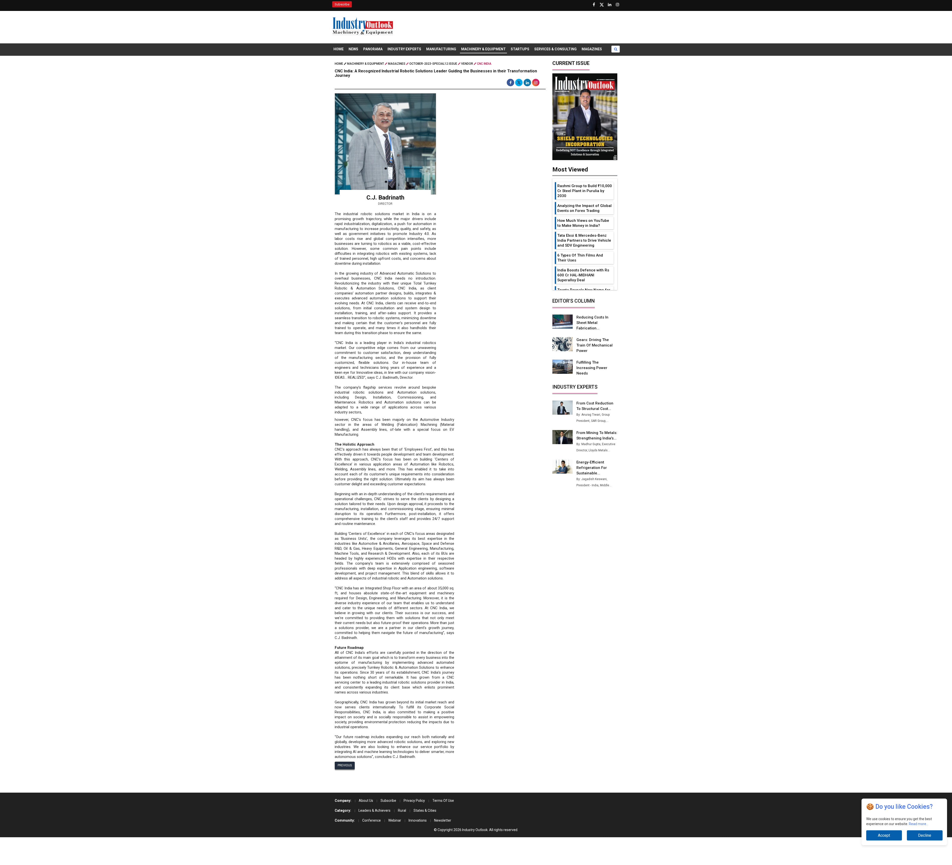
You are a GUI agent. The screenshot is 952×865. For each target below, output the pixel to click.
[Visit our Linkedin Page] (609, 4)
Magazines (592, 49)
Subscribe (342, 4)
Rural (402, 810)
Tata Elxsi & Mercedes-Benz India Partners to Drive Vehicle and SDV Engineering (584, 240)
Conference (371, 820)
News (353, 49)
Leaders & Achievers (374, 810)
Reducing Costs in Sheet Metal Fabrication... (592, 322)
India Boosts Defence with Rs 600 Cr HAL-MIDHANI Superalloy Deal (583, 275)
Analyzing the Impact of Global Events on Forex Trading (584, 208)
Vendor (467, 63)
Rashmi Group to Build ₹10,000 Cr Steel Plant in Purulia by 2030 (584, 191)
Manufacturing (441, 49)
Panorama (373, 49)
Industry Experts (404, 49)
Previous (345, 765)
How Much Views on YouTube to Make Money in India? (583, 223)
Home (338, 49)
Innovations (418, 820)
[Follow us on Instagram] (617, 4)
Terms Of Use (443, 801)
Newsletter (442, 820)
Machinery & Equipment (483, 49)
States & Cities (425, 810)
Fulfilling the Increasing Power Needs (591, 367)
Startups (520, 49)
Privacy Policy (414, 801)
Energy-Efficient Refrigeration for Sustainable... (591, 467)
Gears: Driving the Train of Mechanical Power (594, 345)
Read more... (918, 824)
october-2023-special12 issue (433, 63)
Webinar (394, 820)
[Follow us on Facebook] (594, 4)
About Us (366, 801)
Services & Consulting (555, 49)
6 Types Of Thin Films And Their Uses (580, 257)
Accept (884, 835)
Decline (924, 835)
